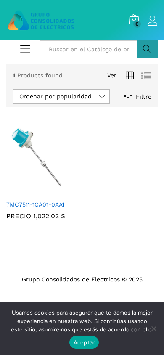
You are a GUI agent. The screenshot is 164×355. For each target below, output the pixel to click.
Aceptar (84, 342)
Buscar (147, 49)
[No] (153, 328)
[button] (32, 190)
